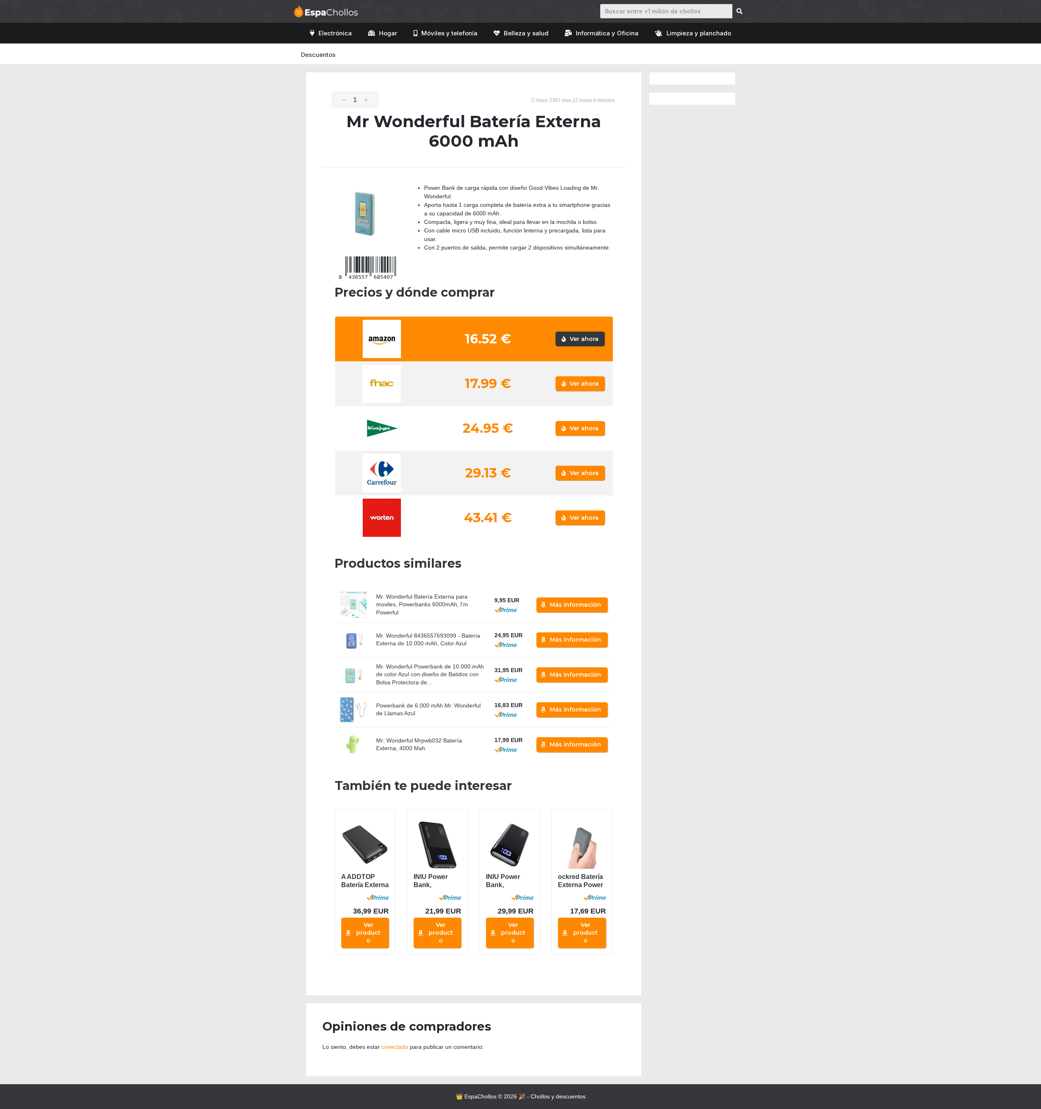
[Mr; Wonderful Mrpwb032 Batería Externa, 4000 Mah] (353, 744)
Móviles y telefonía (449, 33)
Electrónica (335, 33)
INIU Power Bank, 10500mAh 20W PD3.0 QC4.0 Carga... (435, 881)
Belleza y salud (526, 33)
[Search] (739, 11)
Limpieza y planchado (698, 33)
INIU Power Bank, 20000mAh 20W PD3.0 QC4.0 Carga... (508, 881)
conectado (394, 1047)
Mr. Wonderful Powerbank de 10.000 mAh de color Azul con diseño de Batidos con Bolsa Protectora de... (430, 674)
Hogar (388, 33)
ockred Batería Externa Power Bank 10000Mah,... (580, 881)
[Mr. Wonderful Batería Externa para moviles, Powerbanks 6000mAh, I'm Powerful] (353, 605)
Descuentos (318, 55)
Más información (575, 604)
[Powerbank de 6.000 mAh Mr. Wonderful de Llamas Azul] (353, 710)
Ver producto (368, 932)
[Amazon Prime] (505, 609)
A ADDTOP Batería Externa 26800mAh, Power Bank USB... (365, 881)
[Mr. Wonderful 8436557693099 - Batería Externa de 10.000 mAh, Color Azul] (353, 640)
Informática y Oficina (607, 33)
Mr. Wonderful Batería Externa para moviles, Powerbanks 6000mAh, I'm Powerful (422, 604)
